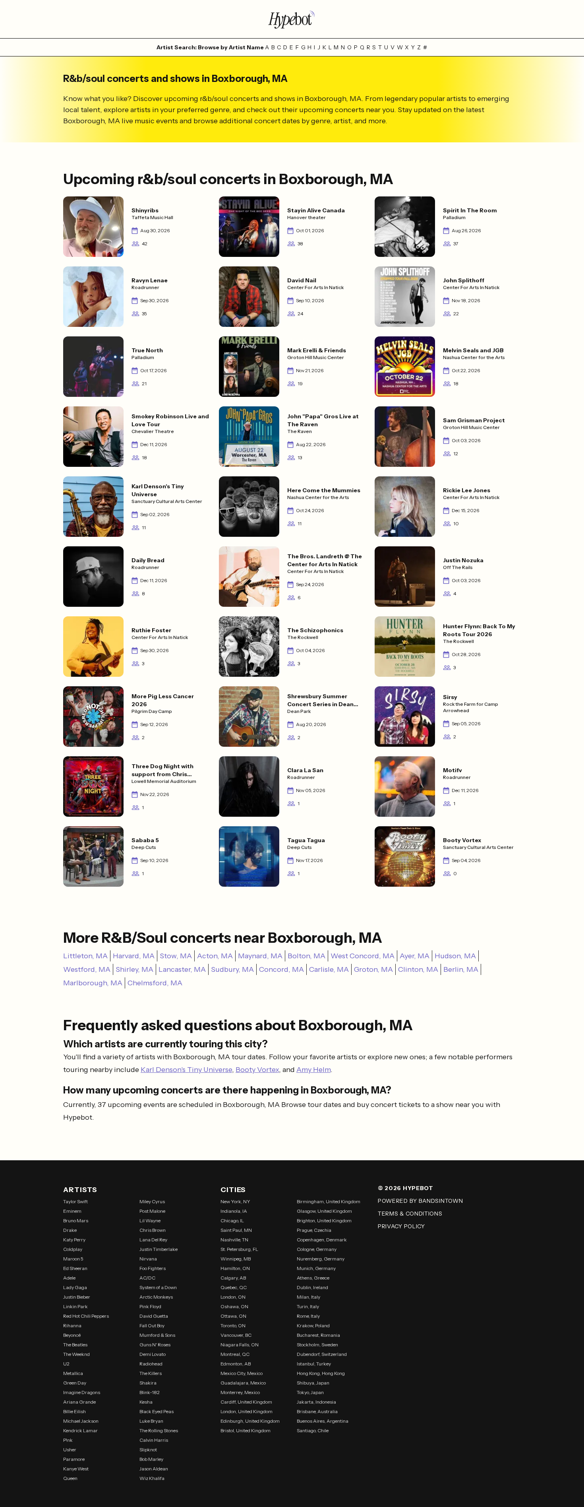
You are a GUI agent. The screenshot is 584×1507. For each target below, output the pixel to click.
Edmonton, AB (235, 1364)
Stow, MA (176, 956)
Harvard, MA (134, 956)
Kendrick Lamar (80, 1430)
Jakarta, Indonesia (316, 1402)
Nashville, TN (234, 1240)
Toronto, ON (233, 1325)
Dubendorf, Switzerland (322, 1354)
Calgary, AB (233, 1278)
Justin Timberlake (158, 1249)
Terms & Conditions (410, 1213)
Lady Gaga (75, 1287)
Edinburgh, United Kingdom (250, 1421)
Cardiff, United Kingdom (246, 1402)
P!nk (68, 1440)
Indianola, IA (233, 1211)
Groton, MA (373, 969)
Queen (70, 1478)
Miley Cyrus (152, 1201)
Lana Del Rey (153, 1240)
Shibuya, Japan (313, 1383)
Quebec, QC (233, 1287)
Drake (70, 1230)
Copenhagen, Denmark (322, 1240)
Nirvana (148, 1259)
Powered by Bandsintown (420, 1200)
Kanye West (76, 1469)
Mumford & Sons (157, 1335)
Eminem (72, 1211)
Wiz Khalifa (151, 1478)
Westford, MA (86, 969)
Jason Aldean (153, 1469)
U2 (66, 1364)
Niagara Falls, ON (239, 1345)
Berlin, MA (460, 969)
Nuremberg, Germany (320, 1259)
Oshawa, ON (234, 1306)
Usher (69, 1450)
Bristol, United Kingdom (245, 1430)
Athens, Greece (313, 1278)
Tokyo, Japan (310, 1392)
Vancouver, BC (235, 1335)
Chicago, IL (232, 1220)
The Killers (150, 1373)
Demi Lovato (152, 1354)
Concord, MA (281, 969)
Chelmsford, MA (155, 983)
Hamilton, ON (235, 1268)
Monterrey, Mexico (240, 1392)
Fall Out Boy (151, 1325)
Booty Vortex (257, 1069)
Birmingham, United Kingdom (328, 1201)
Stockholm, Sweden (317, 1345)
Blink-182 (149, 1392)
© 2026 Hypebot (405, 1188)
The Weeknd (76, 1354)
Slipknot (148, 1450)
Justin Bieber (76, 1297)
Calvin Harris (153, 1440)
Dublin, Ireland (312, 1287)
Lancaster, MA (182, 969)
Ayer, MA (414, 956)
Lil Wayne (150, 1220)
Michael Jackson (81, 1421)
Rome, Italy (308, 1316)
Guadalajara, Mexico (243, 1383)
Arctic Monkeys (156, 1297)
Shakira (148, 1383)
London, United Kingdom (246, 1411)
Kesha (146, 1402)
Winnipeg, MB (235, 1259)
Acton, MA (215, 956)
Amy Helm (313, 1069)
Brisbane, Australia (317, 1411)
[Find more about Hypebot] (292, 19)
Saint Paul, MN (236, 1230)
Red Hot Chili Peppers (86, 1316)
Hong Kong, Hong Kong (321, 1373)
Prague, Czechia (314, 1230)
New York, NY (235, 1201)
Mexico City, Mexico (241, 1373)
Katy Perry (74, 1240)
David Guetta (153, 1316)
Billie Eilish (74, 1411)
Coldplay (72, 1249)
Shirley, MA (134, 969)
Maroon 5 (73, 1259)
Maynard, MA (260, 956)
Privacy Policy (401, 1226)
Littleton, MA (85, 956)
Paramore (74, 1459)
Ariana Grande (79, 1402)
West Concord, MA (362, 956)
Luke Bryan (151, 1421)
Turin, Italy (308, 1306)
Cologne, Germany (316, 1249)
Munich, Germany (316, 1268)
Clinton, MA (418, 969)
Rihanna (72, 1325)
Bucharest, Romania (318, 1335)
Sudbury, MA (232, 969)
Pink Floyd (150, 1306)
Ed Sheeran (75, 1268)
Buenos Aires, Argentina (322, 1421)
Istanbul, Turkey (314, 1364)
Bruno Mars (75, 1220)
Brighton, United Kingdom (324, 1220)
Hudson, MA (455, 956)
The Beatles (75, 1345)
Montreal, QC (234, 1354)
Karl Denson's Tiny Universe (186, 1069)
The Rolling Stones (158, 1430)
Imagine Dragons (81, 1392)
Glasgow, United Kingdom (324, 1211)
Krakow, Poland (313, 1325)
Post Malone (152, 1211)
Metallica (73, 1373)
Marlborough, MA (92, 983)
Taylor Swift (75, 1201)
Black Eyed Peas (156, 1411)
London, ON (233, 1297)
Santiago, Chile (313, 1430)
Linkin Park (75, 1306)
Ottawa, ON (233, 1316)
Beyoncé (72, 1335)
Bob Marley (151, 1459)
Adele (69, 1278)
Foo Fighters (152, 1268)
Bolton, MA (306, 956)
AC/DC (147, 1278)
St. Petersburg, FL (239, 1249)
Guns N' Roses (154, 1345)
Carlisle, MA (329, 969)
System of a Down (158, 1287)
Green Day (74, 1383)
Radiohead (150, 1364)
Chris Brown (152, 1230)
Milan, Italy (308, 1297)
